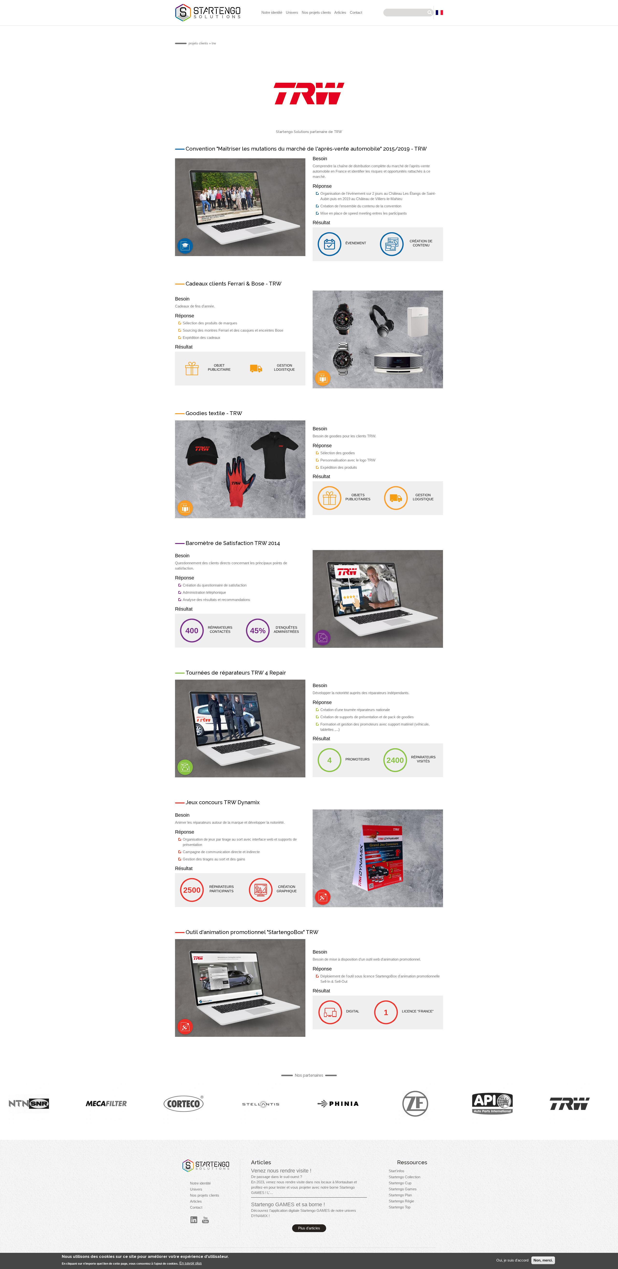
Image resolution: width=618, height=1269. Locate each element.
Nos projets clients (316, 12)
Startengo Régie (401, 1201)
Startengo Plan (400, 1195)
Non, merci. (543, 1260)
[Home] (205, 1165)
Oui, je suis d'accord (512, 1260)
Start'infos (396, 1171)
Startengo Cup (400, 1183)
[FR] (439, 12)
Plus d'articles (309, 1228)
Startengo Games (403, 1189)
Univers (292, 12)
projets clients (198, 43)
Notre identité (271, 12)
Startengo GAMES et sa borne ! (288, 1204)
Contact (356, 12)
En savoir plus (190, 1263)
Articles (340, 12)
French (185, 246)
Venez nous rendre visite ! (281, 1171)
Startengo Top (399, 1207)
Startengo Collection (404, 1177)
